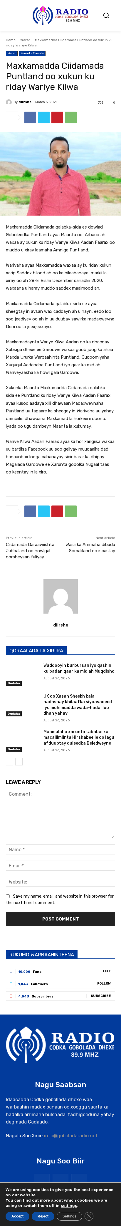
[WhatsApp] (71, 117)
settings (69, 1205)
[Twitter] (44, 117)
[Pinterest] (57, 117)
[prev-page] (9, 761)
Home (11, 40)
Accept (17, 1216)
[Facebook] (30, 117)
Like (107, 971)
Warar (25, 40)
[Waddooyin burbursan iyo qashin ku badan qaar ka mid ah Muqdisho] (22, 674)
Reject (43, 1216)
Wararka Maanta (32, 53)
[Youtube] (79, 1181)
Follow (104, 983)
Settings (69, 1216)
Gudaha (14, 683)
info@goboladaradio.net (71, 1135)
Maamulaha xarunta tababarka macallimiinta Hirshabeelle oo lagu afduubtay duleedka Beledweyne (78, 737)
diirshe (25, 102)
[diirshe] (10, 102)
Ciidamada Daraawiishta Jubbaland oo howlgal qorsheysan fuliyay (30, 551)
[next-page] (19, 761)
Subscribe (101, 996)
